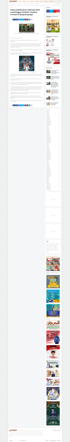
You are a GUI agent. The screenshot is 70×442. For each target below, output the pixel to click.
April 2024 (53, 148)
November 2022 (53, 172)
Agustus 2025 (53, 125)
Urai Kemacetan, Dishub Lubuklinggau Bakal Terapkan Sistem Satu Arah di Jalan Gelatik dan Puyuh (55, 92)
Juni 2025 (53, 128)
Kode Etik (59, 440)
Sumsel (48, 251)
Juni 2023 (53, 162)
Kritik (51, 245)
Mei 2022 (53, 180)
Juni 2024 (53, 145)
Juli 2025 (53, 126)
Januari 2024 (53, 152)
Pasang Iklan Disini (53, 199)
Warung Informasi (23, 440)
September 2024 (53, 141)
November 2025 (53, 121)
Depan (10, 3)
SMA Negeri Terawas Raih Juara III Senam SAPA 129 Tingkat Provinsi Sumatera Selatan (55, 78)
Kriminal (48, 245)
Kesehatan (32, 3)
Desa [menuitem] (28, 1)
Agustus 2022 (53, 176)
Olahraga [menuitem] (37, 1)
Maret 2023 (53, 166)
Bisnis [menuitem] (41, 1)
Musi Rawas (48, 248)
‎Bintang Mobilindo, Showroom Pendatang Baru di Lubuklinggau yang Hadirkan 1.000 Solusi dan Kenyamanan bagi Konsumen (55, 84)
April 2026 (53, 115)
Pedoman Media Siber (53, 440)
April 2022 (53, 182)
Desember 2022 (53, 170)
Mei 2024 (53, 146)
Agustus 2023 (53, 159)
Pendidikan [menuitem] (51, 1)
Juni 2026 (53, 112)
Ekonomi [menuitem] (32, 1)
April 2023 (53, 165)
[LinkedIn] (27, 19)
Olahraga (24, 3)
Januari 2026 (53, 119)
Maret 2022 (53, 183)
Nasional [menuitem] (24, 1)
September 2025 (53, 124)
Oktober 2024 (53, 139)
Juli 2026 (53, 111)
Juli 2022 (53, 177)
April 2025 (53, 131)
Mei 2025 (53, 129)
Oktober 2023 (53, 156)
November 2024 (53, 138)
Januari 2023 (53, 169)
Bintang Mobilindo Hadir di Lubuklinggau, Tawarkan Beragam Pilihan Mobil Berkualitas (55, 72)
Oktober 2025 (53, 122)
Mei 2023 (53, 163)
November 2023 (53, 155)
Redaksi (47, 440)
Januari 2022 (53, 186)
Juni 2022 (53, 179)
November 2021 (53, 189)
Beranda (11, 7)
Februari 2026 (53, 118)
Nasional (14, 3)
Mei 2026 (53, 114)
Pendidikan (37, 3)
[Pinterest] (25, 19)
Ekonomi (20, 3)
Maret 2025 (53, 132)
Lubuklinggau (54, 245)
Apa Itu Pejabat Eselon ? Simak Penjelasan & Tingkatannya (55, 103)
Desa (17, 3)
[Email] (29, 19)
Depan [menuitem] (20, 1)
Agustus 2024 (53, 142)
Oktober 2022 (53, 173)
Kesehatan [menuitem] (46, 1)
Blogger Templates (16, 440)
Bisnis (28, 3)
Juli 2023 (53, 160)
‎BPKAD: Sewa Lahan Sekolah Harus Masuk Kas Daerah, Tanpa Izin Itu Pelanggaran (55, 98)
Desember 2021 (53, 187)
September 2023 (53, 158)
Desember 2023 (53, 153)
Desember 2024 (53, 136)
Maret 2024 (53, 149)
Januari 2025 (53, 135)
